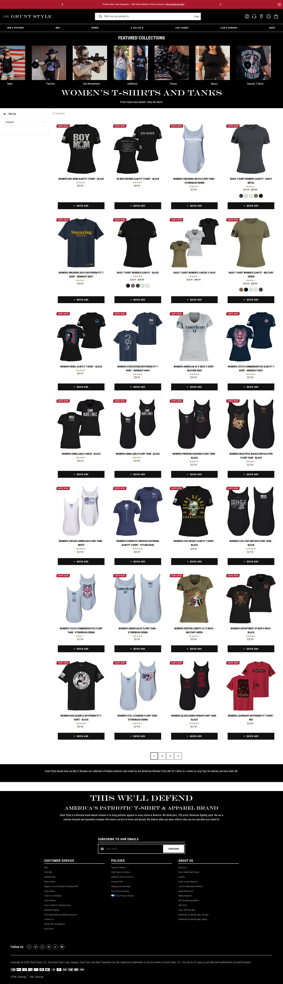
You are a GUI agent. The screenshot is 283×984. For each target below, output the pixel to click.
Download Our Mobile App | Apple (192, 919)
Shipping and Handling (120, 886)
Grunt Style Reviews (186, 910)
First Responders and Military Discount (60, 914)
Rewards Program (51, 910)
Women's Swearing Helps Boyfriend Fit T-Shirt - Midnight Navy (81, 274)
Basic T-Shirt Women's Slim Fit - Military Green (251, 274)
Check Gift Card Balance (54, 924)
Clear (196, 16)
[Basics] (213, 63)
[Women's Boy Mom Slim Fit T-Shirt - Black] (81, 149)
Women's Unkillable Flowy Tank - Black (138, 453)
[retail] (261, 16)
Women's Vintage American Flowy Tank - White (81, 543)
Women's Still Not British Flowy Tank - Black (251, 543)
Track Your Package (52, 895)
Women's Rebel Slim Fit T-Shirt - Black (81, 366)
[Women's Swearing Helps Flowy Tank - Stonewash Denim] (194, 149)
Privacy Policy (117, 881)
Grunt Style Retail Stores (188, 872)
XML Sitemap (37, 976)
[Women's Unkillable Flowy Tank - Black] (138, 424)
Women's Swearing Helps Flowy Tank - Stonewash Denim (194, 180)
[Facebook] (29, 946)
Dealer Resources (185, 891)
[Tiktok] (55, 946)
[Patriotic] (49, 63)
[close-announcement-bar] (279, 4)
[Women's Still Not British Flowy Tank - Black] (251, 511)
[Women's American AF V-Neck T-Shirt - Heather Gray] (194, 336)
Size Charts (49, 929)
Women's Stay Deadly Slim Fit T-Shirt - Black (194, 543)
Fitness (173, 83)
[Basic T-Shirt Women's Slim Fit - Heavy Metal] (251, 149)
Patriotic (50, 83)
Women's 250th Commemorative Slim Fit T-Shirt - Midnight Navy (251, 368)
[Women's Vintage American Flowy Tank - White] (81, 511)
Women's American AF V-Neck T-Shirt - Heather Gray (194, 368)
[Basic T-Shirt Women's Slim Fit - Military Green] (256, 196)
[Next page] (178, 756)
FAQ (45, 867)
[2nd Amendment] (90, 63)
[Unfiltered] (131, 63)
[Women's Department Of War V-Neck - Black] (251, 598)
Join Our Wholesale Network (190, 886)
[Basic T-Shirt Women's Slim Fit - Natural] (251, 196)
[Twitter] (35, 946)
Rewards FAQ (49, 877)
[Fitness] (172, 63)
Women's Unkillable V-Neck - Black (81, 453)
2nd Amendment (91, 83)
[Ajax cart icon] (276, 16)
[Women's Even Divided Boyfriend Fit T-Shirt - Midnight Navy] (138, 336)
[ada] (247, 16)
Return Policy (49, 881)
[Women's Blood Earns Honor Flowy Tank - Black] (194, 686)
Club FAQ (48, 872)
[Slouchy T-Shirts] (253, 63)
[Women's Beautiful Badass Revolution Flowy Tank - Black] (251, 424)
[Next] (220, 4)
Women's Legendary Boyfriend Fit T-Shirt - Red (251, 717)
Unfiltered (132, 83)
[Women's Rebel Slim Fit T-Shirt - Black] (81, 336)
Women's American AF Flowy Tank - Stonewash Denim (138, 630)
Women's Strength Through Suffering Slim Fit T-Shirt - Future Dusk (137, 543)
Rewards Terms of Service (122, 877)
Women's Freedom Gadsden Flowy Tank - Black (194, 455)
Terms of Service (118, 867)
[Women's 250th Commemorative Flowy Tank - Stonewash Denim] (81, 598)
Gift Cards (182, 905)
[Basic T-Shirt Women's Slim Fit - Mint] (246, 196)
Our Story (182, 867)
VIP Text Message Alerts (188, 900)
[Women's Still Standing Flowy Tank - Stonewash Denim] (138, 686)
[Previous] (62, 4)
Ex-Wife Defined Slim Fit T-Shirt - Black (138, 178)
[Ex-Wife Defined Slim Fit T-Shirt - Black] (138, 149)
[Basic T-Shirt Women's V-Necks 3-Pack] (194, 243)
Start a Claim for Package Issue (57, 905)
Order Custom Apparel (187, 881)
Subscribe (173, 848)
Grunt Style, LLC (38, 962)
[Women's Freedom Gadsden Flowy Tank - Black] (194, 424)
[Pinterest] (48, 946)
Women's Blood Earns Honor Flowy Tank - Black (194, 717)
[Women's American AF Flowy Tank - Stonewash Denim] (138, 598)
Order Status (49, 891)
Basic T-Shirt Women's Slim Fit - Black (138, 272)
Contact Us (49, 919)
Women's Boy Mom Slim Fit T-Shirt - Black (81, 178)
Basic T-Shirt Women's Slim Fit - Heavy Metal (251, 180)
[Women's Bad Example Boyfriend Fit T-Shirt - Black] (81, 686)
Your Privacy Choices (120, 891)
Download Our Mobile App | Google (193, 914)
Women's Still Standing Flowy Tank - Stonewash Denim (137, 717)
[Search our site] (100, 16)
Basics (214, 83)
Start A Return (50, 900)
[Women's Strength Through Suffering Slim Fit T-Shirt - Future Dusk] (138, 511)
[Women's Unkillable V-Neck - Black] (81, 424)
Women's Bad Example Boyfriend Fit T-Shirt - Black (81, 717)
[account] (268, 16)
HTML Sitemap (18, 976)
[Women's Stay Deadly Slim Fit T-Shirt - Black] (194, 511)
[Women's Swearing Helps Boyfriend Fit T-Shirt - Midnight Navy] (81, 243)
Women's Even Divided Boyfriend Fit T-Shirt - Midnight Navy (137, 368)
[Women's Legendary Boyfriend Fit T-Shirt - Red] (251, 686)
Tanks (10, 83)
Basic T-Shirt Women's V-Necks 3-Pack (194, 272)
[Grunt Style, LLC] (27, 16)
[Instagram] (42, 946)
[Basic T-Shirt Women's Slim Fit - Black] (261, 196)
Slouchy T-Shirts (255, 83)
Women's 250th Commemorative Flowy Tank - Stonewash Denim (81, 630)
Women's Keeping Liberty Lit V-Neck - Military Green (194, 630)
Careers (181, 877)
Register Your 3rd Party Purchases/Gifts (61, 886)
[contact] (254, 16)
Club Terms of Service (120, 872)
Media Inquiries (184, 895)
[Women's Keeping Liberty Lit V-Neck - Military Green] (194, 598)
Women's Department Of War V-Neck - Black (251, 630)
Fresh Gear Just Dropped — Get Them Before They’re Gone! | (141, 4)
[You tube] (61, 946)
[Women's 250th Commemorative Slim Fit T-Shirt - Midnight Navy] (251, 336)
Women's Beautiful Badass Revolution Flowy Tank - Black (251, 455)
